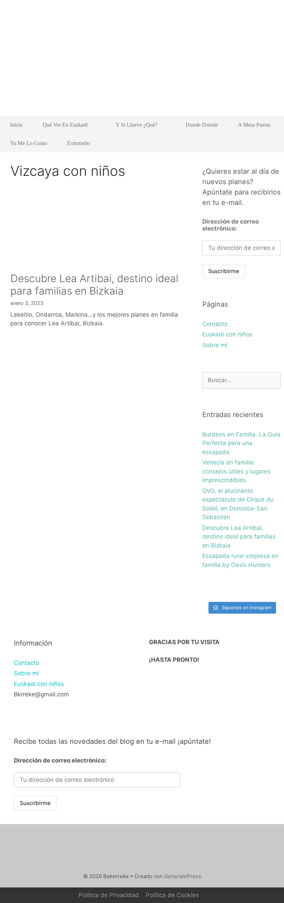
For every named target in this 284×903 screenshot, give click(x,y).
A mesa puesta (254, 125)
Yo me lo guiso (28, 143)
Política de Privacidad (109, 895)
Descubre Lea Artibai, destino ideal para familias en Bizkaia (94, 284)
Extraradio (78, 143)
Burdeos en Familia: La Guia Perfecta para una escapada (241, 443)
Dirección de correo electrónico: (230, 225)
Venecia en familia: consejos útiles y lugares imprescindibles (236, 471)
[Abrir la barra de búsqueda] (270, 143)
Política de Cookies (172, 895)
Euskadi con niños (227, 334)
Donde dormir (202, 125)
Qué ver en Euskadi (65, 125)
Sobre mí (214, 345)
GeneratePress (182, 876)
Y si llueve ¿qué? (137, 125)
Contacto (215, 323)
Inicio (16, 125)
